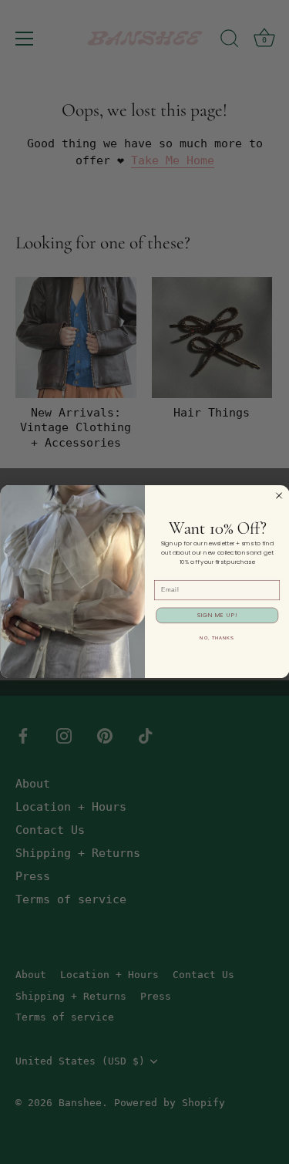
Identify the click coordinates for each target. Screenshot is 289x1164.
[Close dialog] (278, 495)
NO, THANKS (217, 638)
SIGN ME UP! (217, 615)
